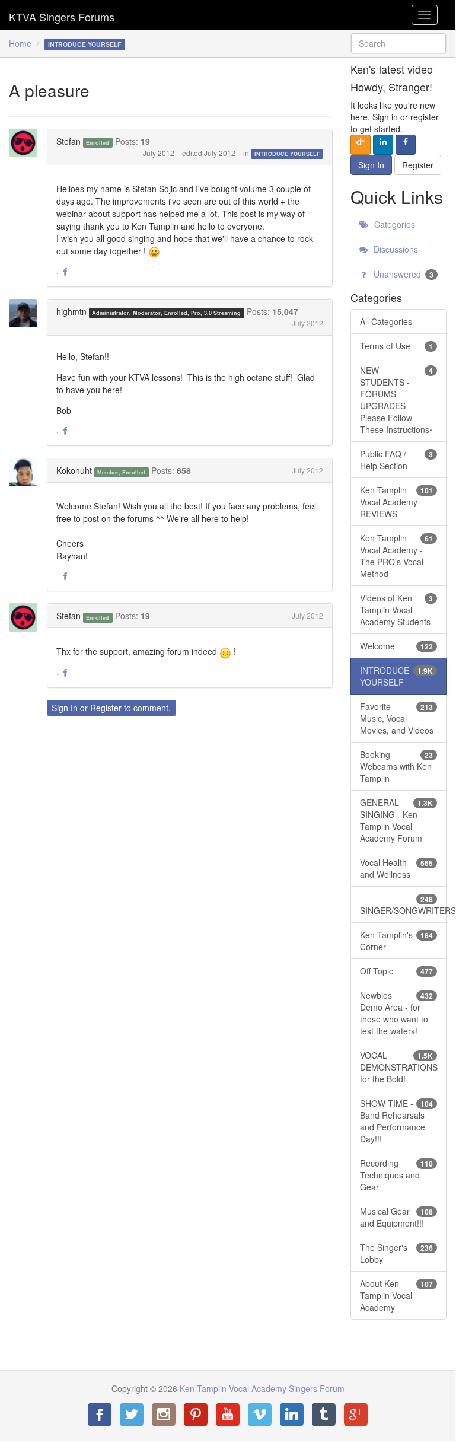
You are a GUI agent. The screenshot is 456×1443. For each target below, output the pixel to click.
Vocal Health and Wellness (396, 868)
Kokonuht (74, 470)
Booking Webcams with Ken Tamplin (396, 766)
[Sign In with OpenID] (360, 145)
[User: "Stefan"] (26, 143)
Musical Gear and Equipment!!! (396, 1217)
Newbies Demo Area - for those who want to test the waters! (396, 1013)
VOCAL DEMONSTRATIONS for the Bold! (399, 1067)
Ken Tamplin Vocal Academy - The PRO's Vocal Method (396, 555)
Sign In (65, 707)
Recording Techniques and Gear (396, 1175)
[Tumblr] (324, 1414)
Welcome (396, 646)
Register (106, 707)
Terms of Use (396, 346)
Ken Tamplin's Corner (396, 941)
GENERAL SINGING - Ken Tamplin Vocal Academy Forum (396, 820)
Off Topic (396, 971)
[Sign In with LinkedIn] (383, 145)
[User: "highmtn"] (26, 313)
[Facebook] (99, 1414)
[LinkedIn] (292, 1414)
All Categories (386, 321)
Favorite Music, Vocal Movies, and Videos (396, 718)
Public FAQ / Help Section (396, 460)
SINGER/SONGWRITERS (403, 905)
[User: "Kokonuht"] (26, 472)
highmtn (71, 311)
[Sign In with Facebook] (406, 145)
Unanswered (402, 274)
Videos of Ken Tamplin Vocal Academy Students (396, 609)
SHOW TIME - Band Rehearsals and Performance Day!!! (396, 1121)
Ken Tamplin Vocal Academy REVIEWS (396, 502)
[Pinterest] (196, 1414)
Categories (393, 224)
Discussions (394, 249)
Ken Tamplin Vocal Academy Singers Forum (61, 15)
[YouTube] (228, 1414)
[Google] (356, 1414)
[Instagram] (164, 1414)
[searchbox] (398, 43)
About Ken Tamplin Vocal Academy (396, 1295)
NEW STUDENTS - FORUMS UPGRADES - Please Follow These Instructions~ (397, 399)
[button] (65, 272)
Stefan (68, 141)
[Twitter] (132, 1414)
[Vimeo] (260, 1414)
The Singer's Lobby (396, 1253)
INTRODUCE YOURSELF (287, 154)
